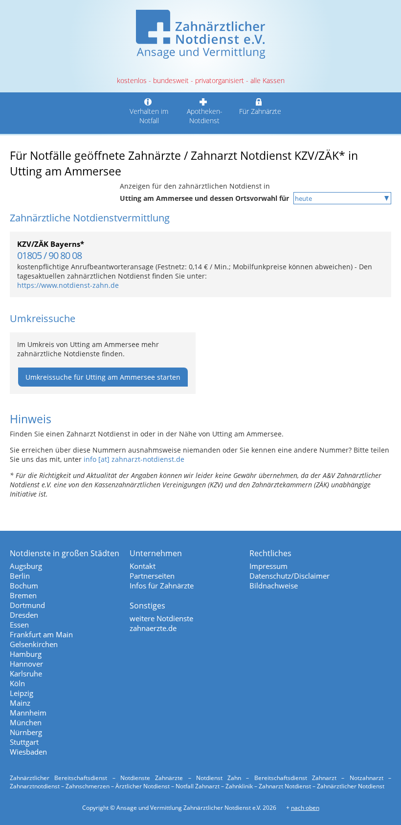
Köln (17, 683)
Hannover (26, 664)
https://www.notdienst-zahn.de (68, 285)
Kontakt (143, 566)
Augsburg (26, 566)
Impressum (268, 566)
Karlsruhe (26, 673)
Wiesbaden (28, 752)
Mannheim (28, 712)
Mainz (20, 703)
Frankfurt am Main (41, 634)
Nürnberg (26, 732)
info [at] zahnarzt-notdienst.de (134, 459)
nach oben (305, 807)
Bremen (23, 595)
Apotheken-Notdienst (205, 116)
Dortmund (27, 605)
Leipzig (21, 693)
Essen (19, 625)
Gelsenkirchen (34, 644)
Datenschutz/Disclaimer (289, 576)
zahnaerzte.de (153, 628)
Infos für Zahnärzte (162, 585)
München (26, 722)
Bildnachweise (273, 585)
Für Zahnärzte (260, 111)
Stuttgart (24, 742)
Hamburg (26, 654)
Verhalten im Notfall (149, 116)
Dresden (24, 615)
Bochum (24, 585)
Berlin (20, 576)
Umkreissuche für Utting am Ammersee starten (102, 377)
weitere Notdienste (161, 618)
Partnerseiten (152, 576)
